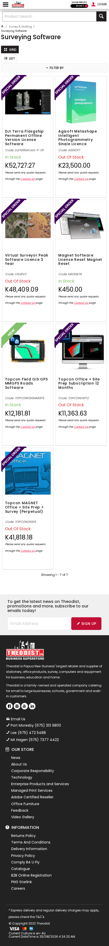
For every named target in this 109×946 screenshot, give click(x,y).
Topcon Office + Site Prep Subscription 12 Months (79, 383)
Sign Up (88, 623)
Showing (54, 575)
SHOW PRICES (79, 2)
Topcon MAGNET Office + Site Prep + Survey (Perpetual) (24, 507)
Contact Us (28, 179)
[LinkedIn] (32, 706)
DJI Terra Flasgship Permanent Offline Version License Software (24, 137)
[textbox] (49, 16)
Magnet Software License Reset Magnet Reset (80, 259)
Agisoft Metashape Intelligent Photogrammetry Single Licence (77, 137)
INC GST (86, 6)
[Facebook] (9, 706)
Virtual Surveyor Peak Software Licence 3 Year (26, 259)
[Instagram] (17, 706)
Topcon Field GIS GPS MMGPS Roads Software (26, 383)
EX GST (80, 6)
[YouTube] (24, 706)
